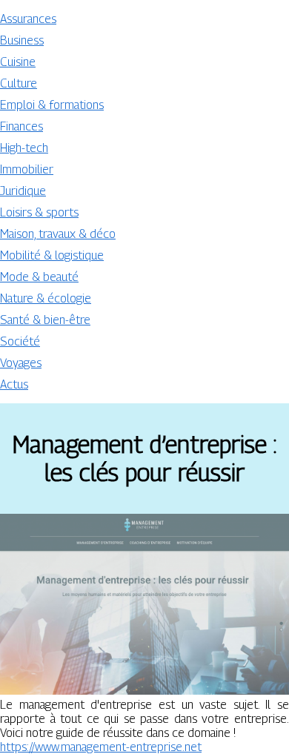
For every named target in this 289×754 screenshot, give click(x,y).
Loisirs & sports (39, 212)
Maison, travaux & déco (58, 234)
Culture (18, 83)
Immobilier (26, 169)
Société (20, 341)
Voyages (20, 363)
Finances (21, 126)
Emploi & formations (52, 105)
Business (22, 40)
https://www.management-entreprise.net (101, 747)
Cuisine (18, 62)
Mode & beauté (39, 277)
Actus (14, 384)
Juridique (23, 191)
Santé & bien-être (45, 320)
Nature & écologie (45, 298)
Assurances (28, 19)
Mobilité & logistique (52, 255)
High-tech (24, 148)
